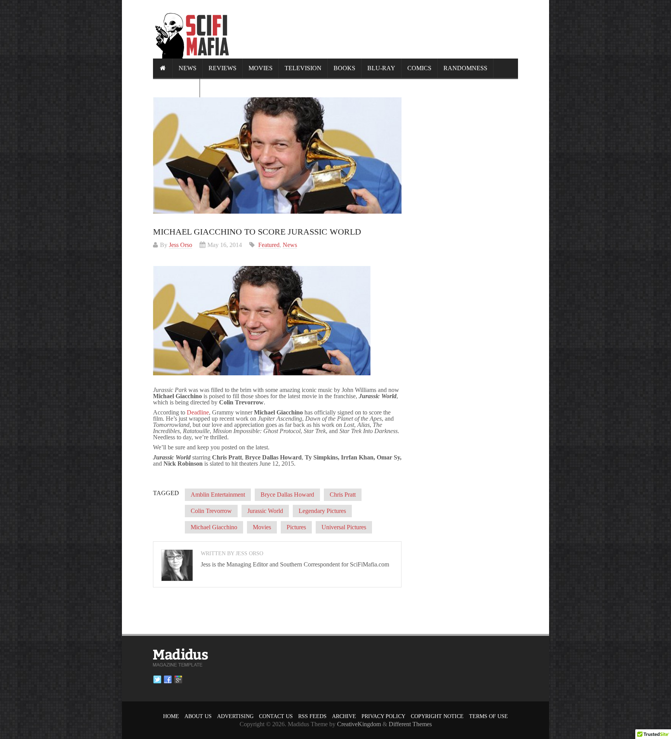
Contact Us (276, 716)
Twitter (157, 679)
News (187, 68)
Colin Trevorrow (211, 511)
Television (303, 68)
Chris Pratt (343, 494)
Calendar (176, 87)
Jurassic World (265, 511)
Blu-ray (381, 68)
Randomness (465, 68)
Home (171, 716)
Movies (261, 68)
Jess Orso (180, 245)
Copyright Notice (437, 716)
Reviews (222, 68)
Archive (344, 716)
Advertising (235, 716)
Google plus (178, 679)
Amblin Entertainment (218, 494)
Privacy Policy (383, 716)
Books (344, 68)
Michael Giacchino (214, 527)
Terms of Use (488, 716)
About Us (198, 716)
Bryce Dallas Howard (287, 494)
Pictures (296, 527)
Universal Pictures (344, 527)
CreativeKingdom (359, 724)
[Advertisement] (376, 29)
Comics (419, 68)
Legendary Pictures (322, 511)
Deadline (198, 412)
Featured (269, 245)
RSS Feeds (312, 716)
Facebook (167, 679)
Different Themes (410, 724)
